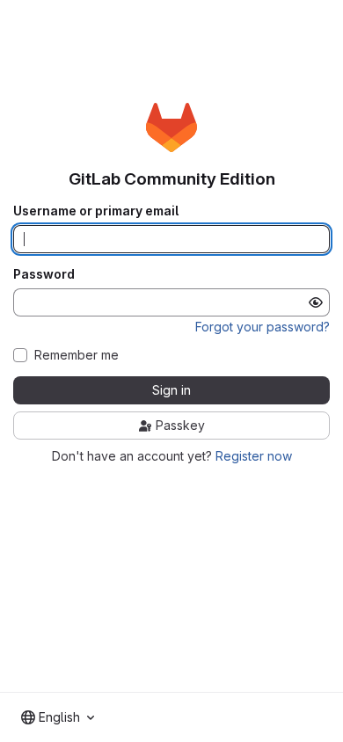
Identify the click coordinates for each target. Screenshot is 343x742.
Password (44, 274)
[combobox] (57, 717)
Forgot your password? (262, 326)
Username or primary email (96, 211)
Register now (253, 455)
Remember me (76, 355)
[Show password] (316, 302)
